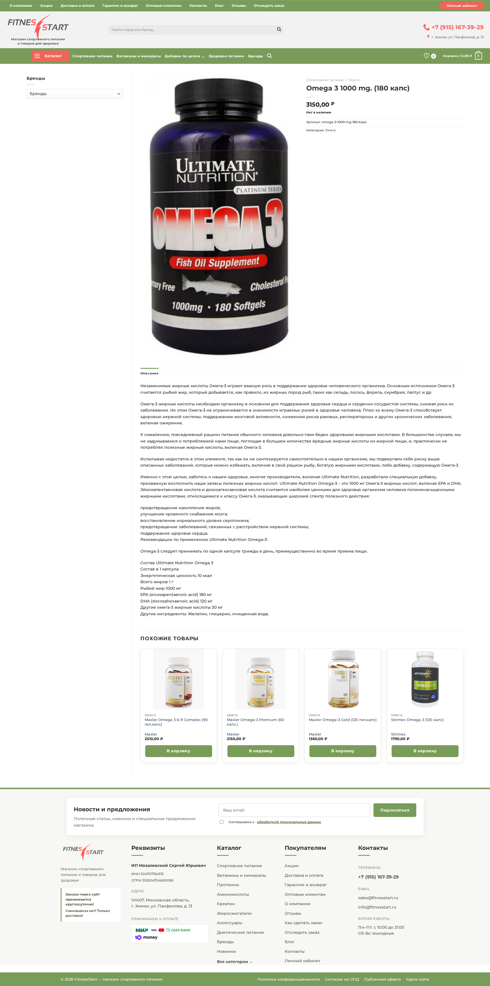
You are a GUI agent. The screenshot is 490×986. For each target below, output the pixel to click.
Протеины (228, 884)
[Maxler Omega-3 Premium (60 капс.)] (260, 678)
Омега (354, 80)
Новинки (226, 951)
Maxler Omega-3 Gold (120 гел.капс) (343, 720)
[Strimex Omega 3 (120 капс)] (425, 678)
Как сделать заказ (303, 922)
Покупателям (305, 847)
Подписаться (394, 810)
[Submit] (279, 30)
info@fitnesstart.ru (377, 907)
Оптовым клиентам (163, 5)
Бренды (255, 56)
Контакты (198, 5)
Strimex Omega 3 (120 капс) (417, 720)
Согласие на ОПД (342, 979)
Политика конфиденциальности (288, 979)
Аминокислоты (233, 894)
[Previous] (140, 708)
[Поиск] (269, 56)
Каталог (229, 847)
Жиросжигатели (234, 913)
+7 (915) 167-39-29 (378, 877)
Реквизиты (148, 847)
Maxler (151, 734)
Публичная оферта (382, 979)
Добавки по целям (185, 56)
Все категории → (235, 961)
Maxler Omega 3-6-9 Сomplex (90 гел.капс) (176, 722)
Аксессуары (229, 922)
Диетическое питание (240, 932)
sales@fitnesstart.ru (378, 897)
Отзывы (239, 5)
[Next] (463, 708)
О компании (21, 5)
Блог (219, 5)
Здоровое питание (226, 56)
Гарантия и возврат (120, 5)
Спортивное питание (93, 56)
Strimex (398, 734)
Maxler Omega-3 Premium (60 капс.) (255, 722)
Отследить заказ (269, 5)
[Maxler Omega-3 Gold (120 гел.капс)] (342, 678)
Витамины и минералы (139, 56)
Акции (46, 5)
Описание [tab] (149, 373)
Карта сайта (417, 979)
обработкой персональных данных (289, 822)
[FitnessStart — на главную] (91, 852)
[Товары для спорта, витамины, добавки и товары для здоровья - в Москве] (37, 27)
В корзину (178, 750)
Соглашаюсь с (275, 822)
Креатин (226, 903)
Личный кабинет (462, 6)
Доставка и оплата (77, 5)
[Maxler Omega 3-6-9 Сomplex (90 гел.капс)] (178, 678)
